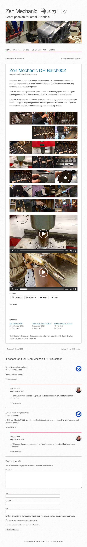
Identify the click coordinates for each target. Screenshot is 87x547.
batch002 (54, 336)
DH (59, 336)
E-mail (8, 501)
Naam (8, 493)
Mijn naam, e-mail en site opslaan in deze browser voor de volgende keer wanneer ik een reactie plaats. (41, 516)
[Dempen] (71, 251)
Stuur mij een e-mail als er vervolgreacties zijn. (22, 520)
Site (7, 508)
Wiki (44, 49)
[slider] (42, 250)
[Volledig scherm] (74, 251)
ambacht (38, 336)
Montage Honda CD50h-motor (71, 58)
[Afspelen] (12, 251)
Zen (11, 388)
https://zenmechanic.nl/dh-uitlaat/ (52, 395)
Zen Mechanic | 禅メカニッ (36, 11)
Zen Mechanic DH (16, 323)
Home (8, 49)
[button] (43, 233)
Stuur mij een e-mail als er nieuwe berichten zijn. (23, 525)
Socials (26, 49)
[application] (43, 234)
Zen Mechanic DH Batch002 (38, 70)
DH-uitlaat (36, 49)
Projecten (24, 336)
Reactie (9, 470)
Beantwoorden (12, 379)
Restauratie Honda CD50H (15, 58)
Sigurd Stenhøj (67, 336)
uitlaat (12, 338)
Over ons (16, 49)
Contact (52, 49)
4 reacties (32, 338)
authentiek (46, 336)
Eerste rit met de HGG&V (63, 323)
